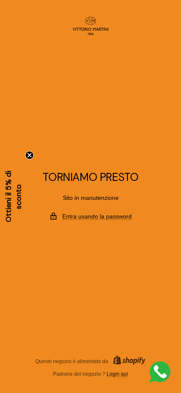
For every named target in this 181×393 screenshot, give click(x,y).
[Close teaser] (29, 155)
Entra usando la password (97, 216)
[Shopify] (127, 361)
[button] (13, 196)
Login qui (117, 374)
